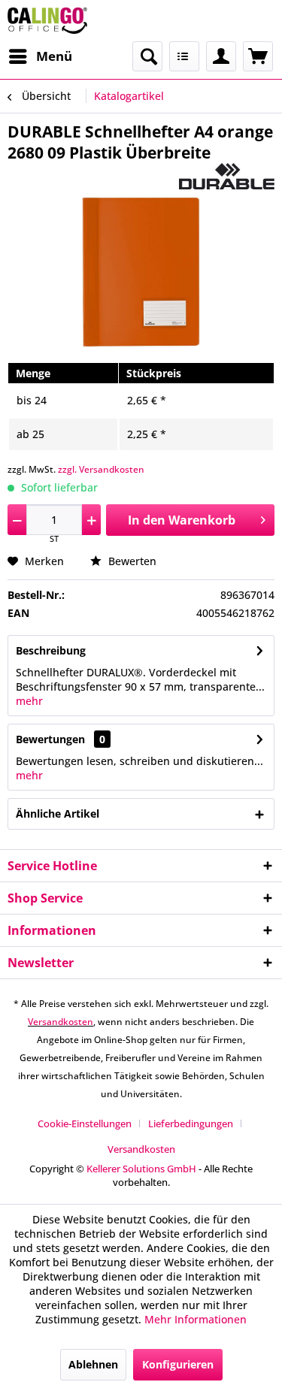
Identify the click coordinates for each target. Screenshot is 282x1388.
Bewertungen (50, 739)
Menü (54, 56)
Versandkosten (60, 1021)
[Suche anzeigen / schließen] (147, 56)
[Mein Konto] (221, 56)
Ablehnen (93, 1364)
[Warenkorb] (258, 56)
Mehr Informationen (195, 1319)
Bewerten (130, 561)
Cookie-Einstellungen (85, 1123)
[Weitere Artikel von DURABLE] (226, 176)
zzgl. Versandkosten (101, 469)
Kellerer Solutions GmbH (141, 1168)
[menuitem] (40, 56)
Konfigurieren (178, 1364)
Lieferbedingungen (190, 1123)
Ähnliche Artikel (57, 813)
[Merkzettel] (184, 56)
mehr (29, 701)
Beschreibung (51, 650)
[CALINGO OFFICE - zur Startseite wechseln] (47, 21)
